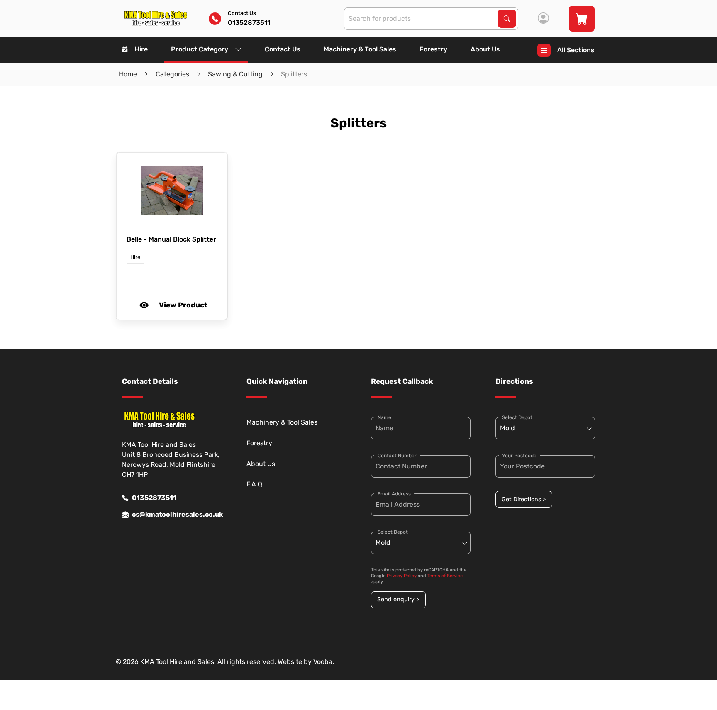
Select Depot (393, 532)
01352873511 (154, 498)
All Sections (576, 50)
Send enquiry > (398, 599)
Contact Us (282, 49)
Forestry (433, 49)
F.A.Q (254, 484)
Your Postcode (519, 456)
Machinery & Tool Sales (360, 49)
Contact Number (397, 456)
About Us (485, 49)
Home (128, 74)
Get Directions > (524, 499)
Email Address (394, 494)
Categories (172, 74)
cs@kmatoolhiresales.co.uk (177, 514)
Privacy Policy (402, 575)
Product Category (199, 49)
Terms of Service (445, 575)
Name (384, 417)
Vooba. (323, 662)
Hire (141, 49)
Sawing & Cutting (235, 74)
